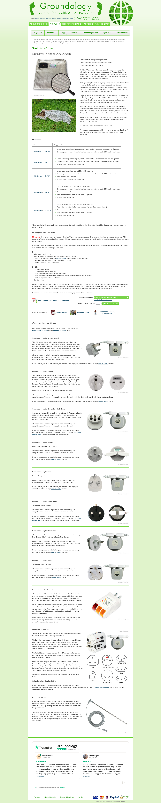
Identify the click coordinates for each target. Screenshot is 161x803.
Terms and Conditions (67, 797)
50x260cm (37, 151)
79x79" (47, 192)
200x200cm (38, 192)
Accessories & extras (122, 33)
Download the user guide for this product (53, 300)
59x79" (47, 176)
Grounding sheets (38, 33)
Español (54, 18)
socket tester (103, 364)
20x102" (48, 151)
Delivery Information (50, 797)
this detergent (61, 258)
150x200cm (38, 176)
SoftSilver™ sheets (51, 33)
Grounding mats (75, 33)
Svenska (59, 18)
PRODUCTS (55, 24)
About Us (37, 797)
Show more (40, 776)
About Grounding (59, 330)
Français (42, 18)
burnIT (124, 801)
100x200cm (38, 162)
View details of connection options (103, 300)
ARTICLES (88, 24)
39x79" (47, 162)
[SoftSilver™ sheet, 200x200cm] (56, 77)
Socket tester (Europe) (101, 687)
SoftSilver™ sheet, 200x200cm (51, 53)
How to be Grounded (40, 330)
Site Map (80, 797)
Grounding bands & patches (91, 33)
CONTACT (105, 24)
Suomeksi (66, 18)
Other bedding (64, 33)
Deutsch (48, 18)
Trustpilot (62, 788)
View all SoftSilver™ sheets (42, 48)
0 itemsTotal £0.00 (95, 18)
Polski (71, 18)
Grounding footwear (107, 33)
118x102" (48, 210)
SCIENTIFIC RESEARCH (72, 24)
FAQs (97, 24)
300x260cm (38, 210)
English (36, 18)
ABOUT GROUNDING (39, 24)
